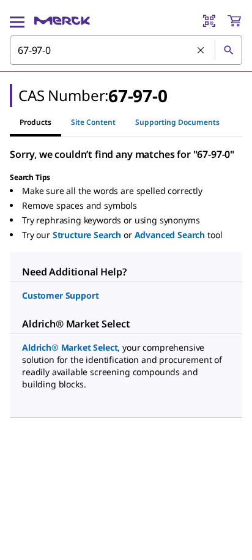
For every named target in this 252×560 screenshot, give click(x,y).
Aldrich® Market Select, (71, 347)
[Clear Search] (201, 50)
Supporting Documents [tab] (177, 122)
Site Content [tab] (93, 122)
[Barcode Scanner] (209, 20)
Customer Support (60, 295)
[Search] (228, 50)
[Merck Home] (62, 20)
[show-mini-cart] (234, 21)
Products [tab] (35, 122)
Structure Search (87, 235)
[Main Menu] (17, 20)
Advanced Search (170, 235)
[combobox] (126, 50)
